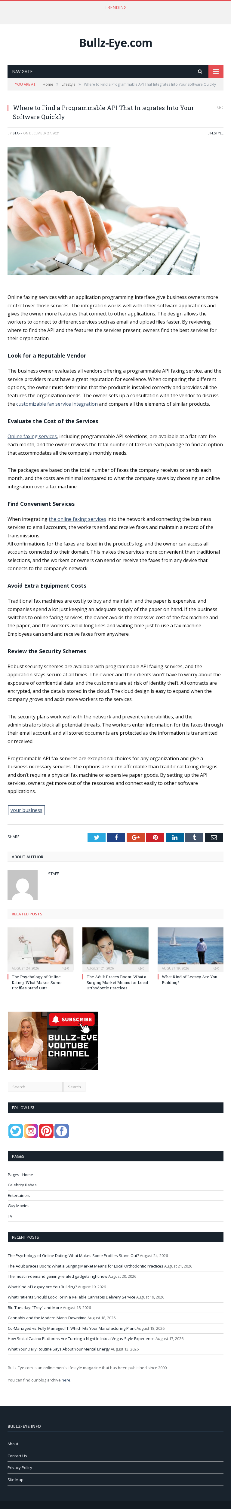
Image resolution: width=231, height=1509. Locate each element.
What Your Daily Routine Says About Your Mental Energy (59, 1349)
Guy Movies (18, 1205)
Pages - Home (20, 1174)
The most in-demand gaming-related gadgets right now (57, 1276)
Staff (17, 133)
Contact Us (17, 1455)
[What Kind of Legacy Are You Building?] (190, 948)
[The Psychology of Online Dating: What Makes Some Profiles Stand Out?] (40, 948)
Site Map (15, 1479)
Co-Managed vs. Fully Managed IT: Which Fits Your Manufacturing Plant (72, 1328)
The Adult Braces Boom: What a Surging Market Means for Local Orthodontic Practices (114, 14)
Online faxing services (32, 436)
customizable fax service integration (57, 404)
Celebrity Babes (22, 1185)
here (66, 1380)
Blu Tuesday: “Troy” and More (35, 1307)
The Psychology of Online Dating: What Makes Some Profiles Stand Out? (37, 982)
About (13, 1443)
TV (10, 1216)
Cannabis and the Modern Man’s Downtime (47, 1317)
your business (26, 810)
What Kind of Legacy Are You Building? (42, 1286)
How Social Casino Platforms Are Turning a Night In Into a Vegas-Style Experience (81, 1338)
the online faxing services (77, 519)
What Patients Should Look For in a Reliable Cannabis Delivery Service (71, 1297)
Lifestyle (215, 133)
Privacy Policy (20, 1467)
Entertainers (19, 1195)
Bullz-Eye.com (115, 42)
